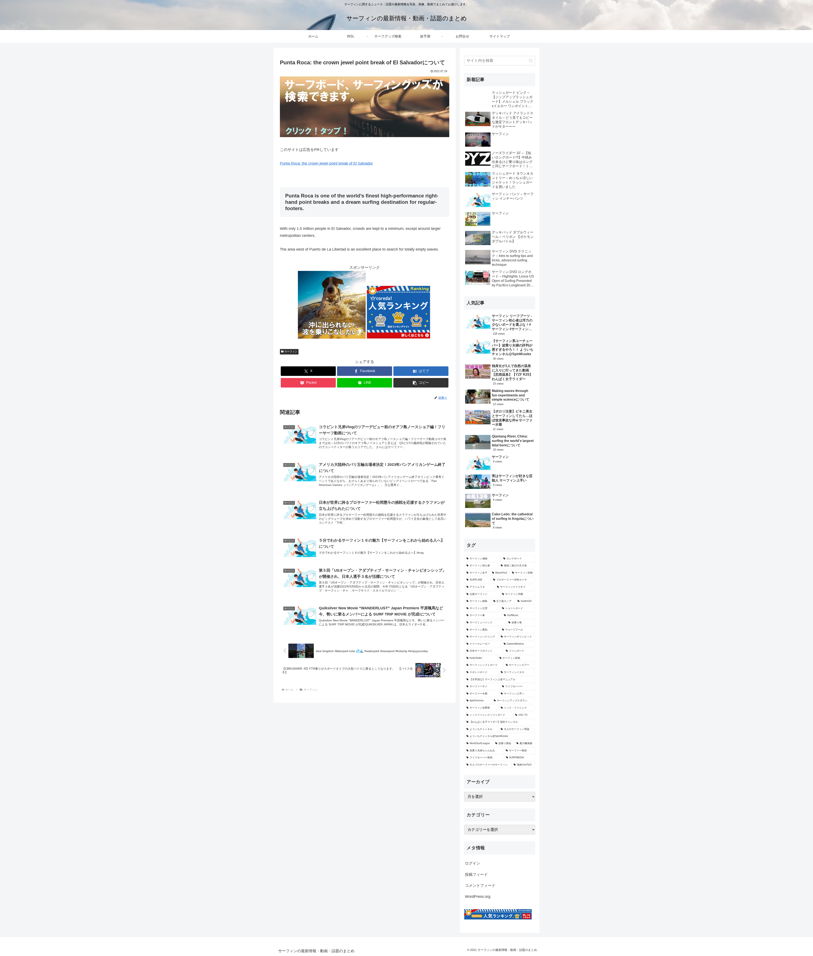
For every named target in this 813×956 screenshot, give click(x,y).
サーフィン (291, 351)
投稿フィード (476, 874)
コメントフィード (480, 885)
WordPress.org (477, 896)
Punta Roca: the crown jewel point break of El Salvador (326, 163)
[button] (420, 383)
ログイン (472, 863)
